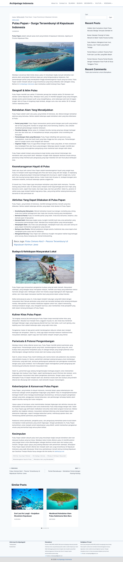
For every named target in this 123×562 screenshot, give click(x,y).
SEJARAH (72, 3)
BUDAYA (80, 3)
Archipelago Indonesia (26, 84)
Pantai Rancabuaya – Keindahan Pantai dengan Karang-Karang (64, 471)
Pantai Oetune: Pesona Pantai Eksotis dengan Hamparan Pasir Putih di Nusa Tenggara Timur (100, 61)
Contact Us (63, 3)
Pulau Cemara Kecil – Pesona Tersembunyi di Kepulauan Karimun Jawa (25, 471)
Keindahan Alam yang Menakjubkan (43, 459)
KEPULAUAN (15, 20)
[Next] (75, 508)
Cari (86, 14)
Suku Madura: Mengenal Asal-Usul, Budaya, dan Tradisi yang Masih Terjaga (99, 44)
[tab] (41, 528)
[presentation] (27, 499)
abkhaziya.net (59, 451)
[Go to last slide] (14, 508)
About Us (54, 3)
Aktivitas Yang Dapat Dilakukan (21, 456)
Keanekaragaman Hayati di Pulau (22, 459)
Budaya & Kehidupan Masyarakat (56, 456)
